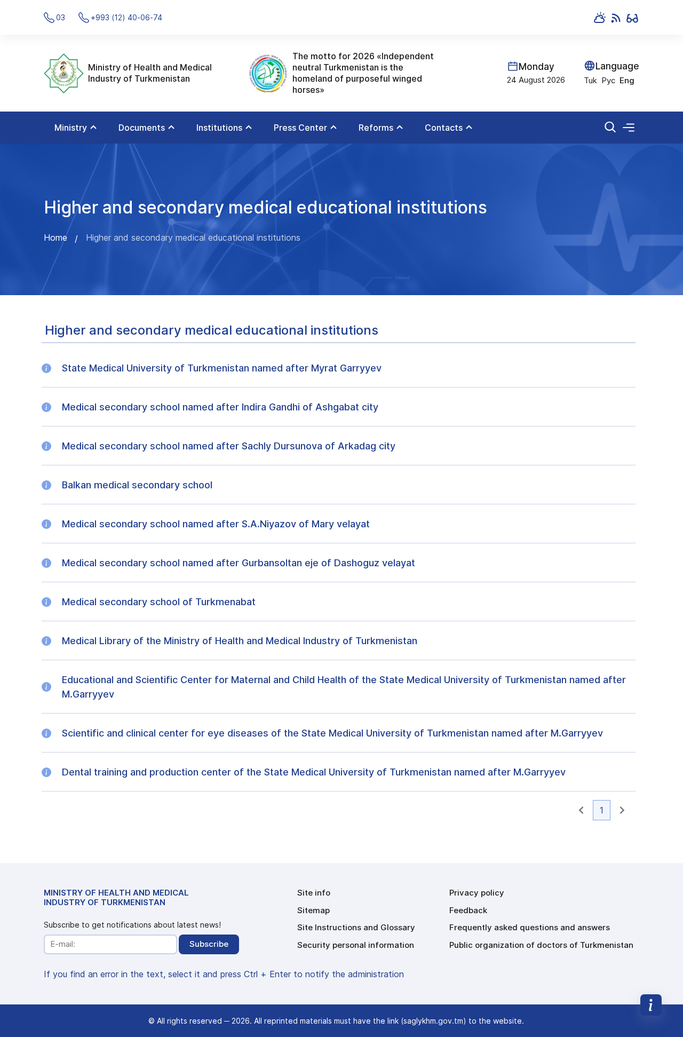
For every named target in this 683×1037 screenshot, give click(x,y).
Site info (313, 893)
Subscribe (208, 944)
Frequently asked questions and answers (529, 927)
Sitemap (313, 910)
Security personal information (355, 945)
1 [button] (601, 810)
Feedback (468, 910)
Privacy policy (476, 893)
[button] (581, 810)
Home (55, 237)
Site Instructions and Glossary (356, 927)
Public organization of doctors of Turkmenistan (541, 945)
